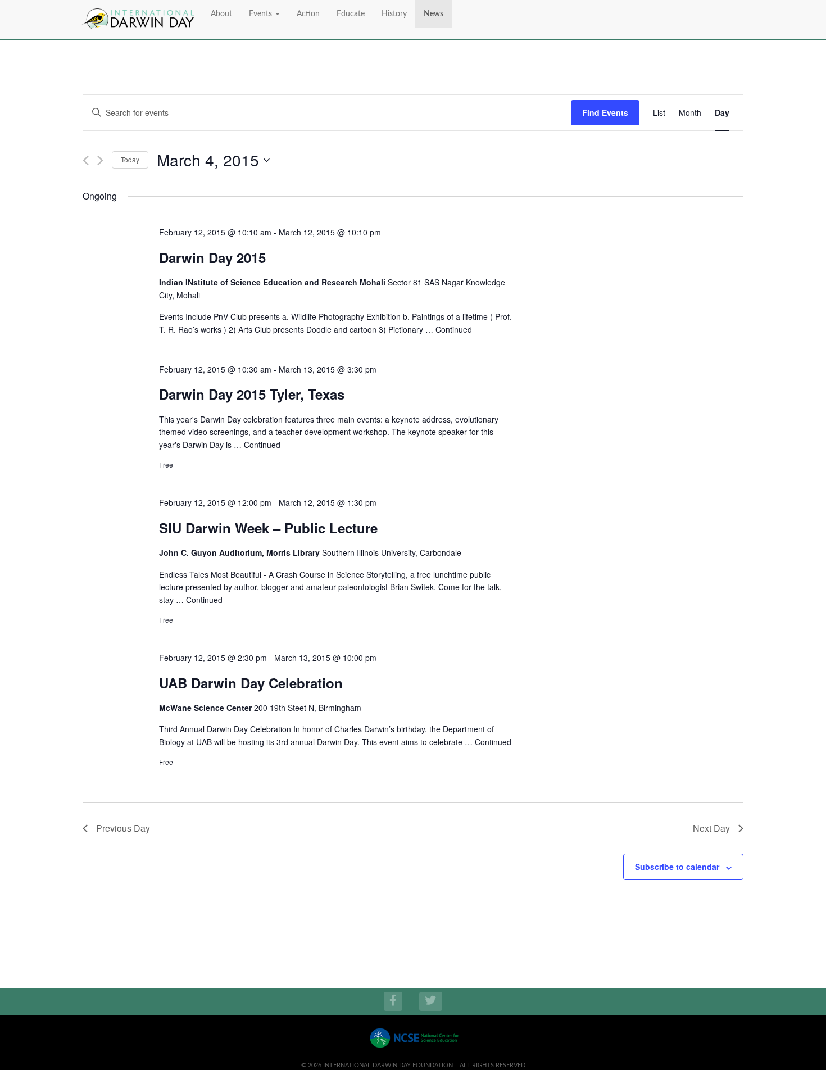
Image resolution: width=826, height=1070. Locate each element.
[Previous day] (86, 160)
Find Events (605, 112)
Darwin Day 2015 (212, 257)
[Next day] (100, 160)
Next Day (711, 828)
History (394, 14)
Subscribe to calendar (677, 866)
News (433, 14)
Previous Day (123, 828)
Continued (453, 329)
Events (261, 14)
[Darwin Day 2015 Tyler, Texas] (642, 368)
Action (308, 14)
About (221, 14)
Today (130, 159)
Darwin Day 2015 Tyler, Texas (251, 393)
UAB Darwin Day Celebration (251, 682)
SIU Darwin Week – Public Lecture (268, 527)
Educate (351, 14)
